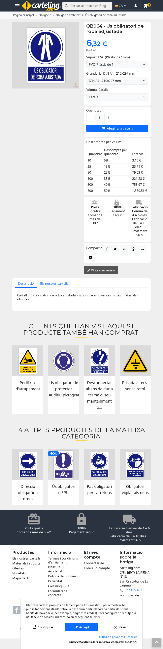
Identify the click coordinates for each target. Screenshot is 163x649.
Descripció (26, 283)
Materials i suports (26, 563)
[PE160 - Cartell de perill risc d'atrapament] (27, 360)
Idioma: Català (97, 90)
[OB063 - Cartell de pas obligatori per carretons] (99, 464)
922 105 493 (133, 590)
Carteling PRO (58, 586)
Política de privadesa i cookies (117, 637)
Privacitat (55, 581)
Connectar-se (94, 563)
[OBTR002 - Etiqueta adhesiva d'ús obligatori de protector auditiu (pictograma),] (63, 360)
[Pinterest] (124, 249)
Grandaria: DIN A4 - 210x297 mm (110, 73)
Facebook (17, 610)
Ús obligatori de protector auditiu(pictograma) (67, 389)
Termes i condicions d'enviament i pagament (63, 562)
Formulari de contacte (57, 593)
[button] (136, 6)
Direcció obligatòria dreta (28, 492)
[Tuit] (115, 249)
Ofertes (18, 568)
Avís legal (55, 571)
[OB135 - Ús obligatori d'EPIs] (63, 464)
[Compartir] (106, 249)
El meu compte (92, 555)
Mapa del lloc (22, 578)
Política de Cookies (62, 576)
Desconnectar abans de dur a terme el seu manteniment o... (99, 395)
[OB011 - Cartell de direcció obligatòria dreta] (27, 464)
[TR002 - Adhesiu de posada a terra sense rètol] (135, 360)
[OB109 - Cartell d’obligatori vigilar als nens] (135, 464)
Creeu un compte (97, 568)
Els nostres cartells (54, 283)
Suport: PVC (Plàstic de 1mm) (108, 57)
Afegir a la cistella (117, 128)
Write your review (102, 270)
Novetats (19, 573)
